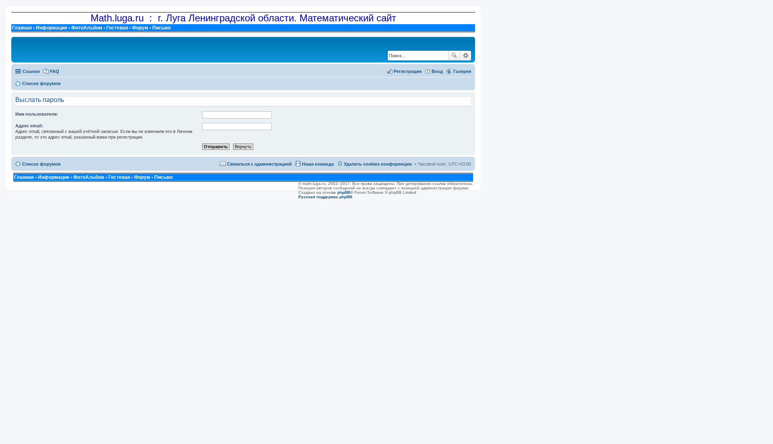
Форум (140, 28)
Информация (51, 28)
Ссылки (31, 71)
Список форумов (41, 164)
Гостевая (117, 28)
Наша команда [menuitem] (318, 164)
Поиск (454, 55)
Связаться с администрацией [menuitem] (259, 164)
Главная (22, 28)
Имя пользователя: (36, 114)
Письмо (161, 28)
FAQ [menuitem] (54, 71)
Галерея (462, 71)
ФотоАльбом (86, 28)
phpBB (343, 192)
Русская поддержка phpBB (325, 197)
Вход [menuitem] (437, 71)
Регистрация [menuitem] (408, 71)
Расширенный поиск (465, 55)
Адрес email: (29, 125)
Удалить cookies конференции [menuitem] (378, 164)
